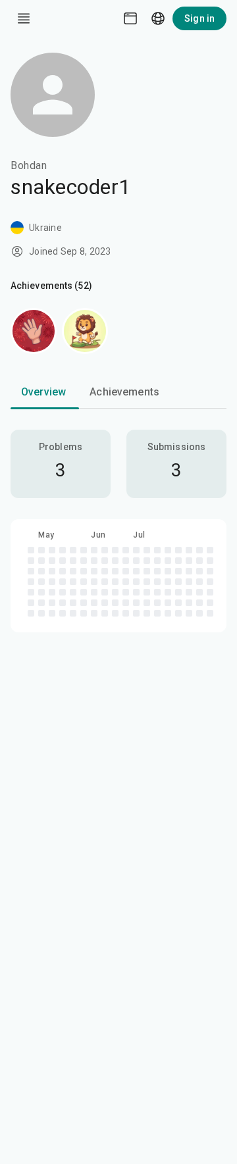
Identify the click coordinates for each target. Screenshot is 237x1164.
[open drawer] (24, 18)
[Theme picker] (130, 18)
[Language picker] (158, 18)
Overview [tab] (43, 392)
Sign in (199, 18)
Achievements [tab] (124, 392)
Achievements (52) (51, 285)
